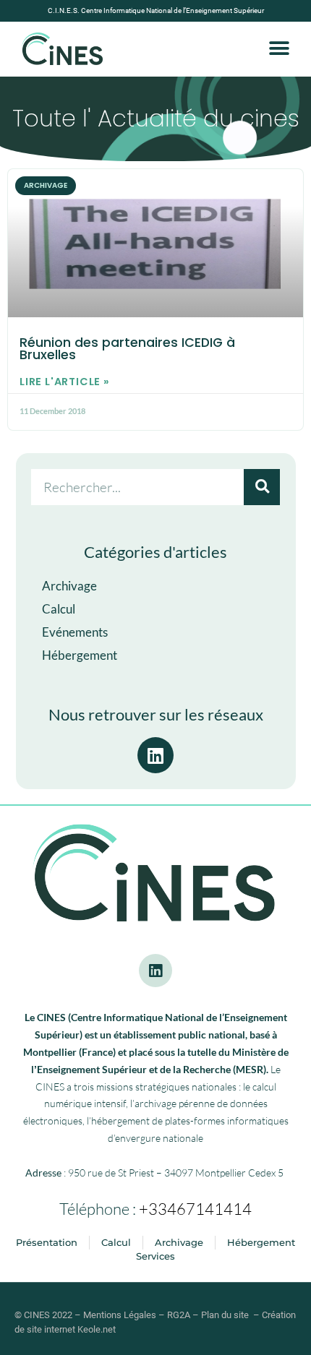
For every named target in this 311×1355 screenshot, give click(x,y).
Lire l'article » (65, 382)
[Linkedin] (155, 970)
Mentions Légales (119, 1314)
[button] (279, 49)
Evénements (75, 632)
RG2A (178, 1314)
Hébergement (79, 655)
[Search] (262, 487)
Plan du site (225, 1314)
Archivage (69, 585)
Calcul (58, 608)
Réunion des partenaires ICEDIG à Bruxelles (127, 349)
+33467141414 (195, 1208)
